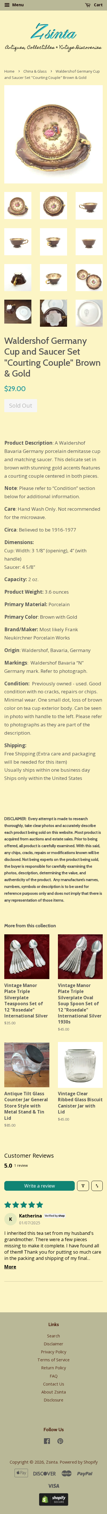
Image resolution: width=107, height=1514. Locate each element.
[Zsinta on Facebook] (47, 1442)
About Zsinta (53, 1392)
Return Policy (53, 1367)
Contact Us (53, 1384)
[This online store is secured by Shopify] (53, 1504)
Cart (98, 4)
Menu (17, 4)
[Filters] (83, 1186)
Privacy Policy (53, 1351)
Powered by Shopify (79, 1462)
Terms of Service (53, 1359)
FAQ (54, 1376)
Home (9, 71)
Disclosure (53, 1400)
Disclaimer (53, 1344)
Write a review (39, 1186)
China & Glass (35, 71)
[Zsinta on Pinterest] (60, 1442)
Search (53, 1336)
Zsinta (52, 1462)
